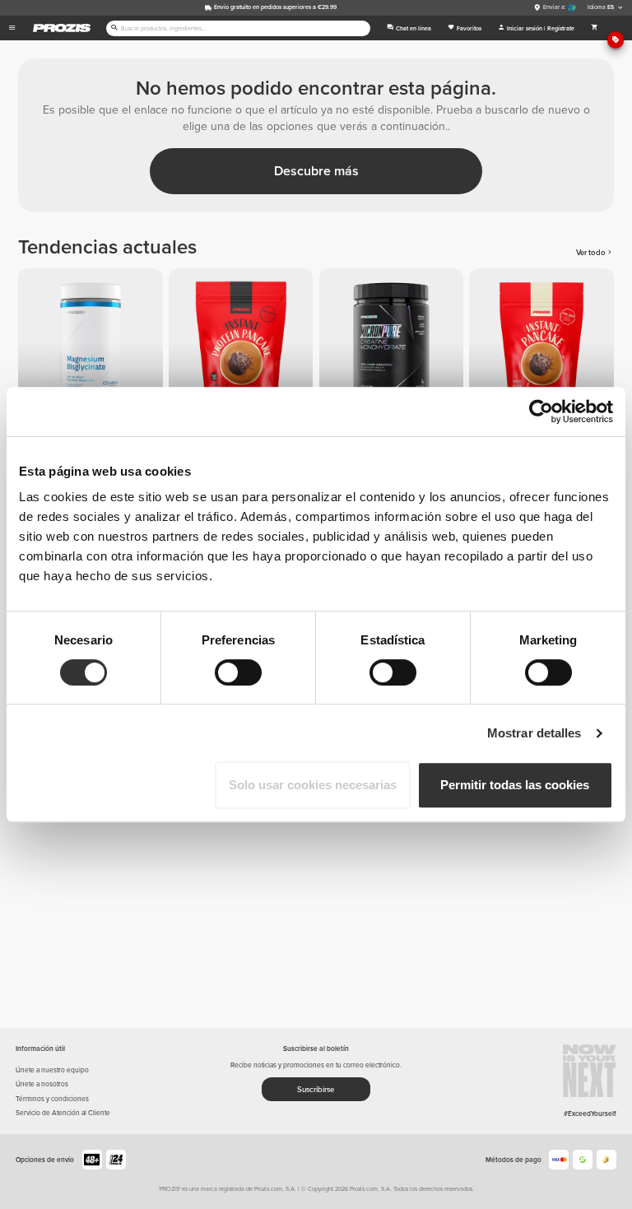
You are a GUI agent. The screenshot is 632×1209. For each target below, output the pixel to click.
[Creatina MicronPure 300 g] (394, 343)
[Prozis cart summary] (595, 28)
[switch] (238, 672)
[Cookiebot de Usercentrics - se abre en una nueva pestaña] (541, 411)
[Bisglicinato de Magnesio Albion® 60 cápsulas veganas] (93, 343)
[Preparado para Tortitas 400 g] (544, 343)
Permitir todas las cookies (514, 785)
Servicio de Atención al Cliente (63, 1113)
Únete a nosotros (42, 1084)
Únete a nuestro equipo (52, 1070)
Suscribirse (315, 1090)
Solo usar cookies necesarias (313, 785)
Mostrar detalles (534, 733)
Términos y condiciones (52, 1099)
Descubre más (316, 171)
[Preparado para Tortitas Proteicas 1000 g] (244, 343)
